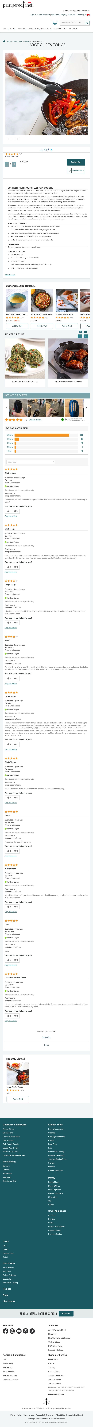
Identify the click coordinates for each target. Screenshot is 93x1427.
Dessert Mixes (54, 1186)
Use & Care (10, 275)
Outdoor (6, 1170)
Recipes (7, 1289)
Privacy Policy (16, 1415)
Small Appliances (57, 1211)
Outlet (5, 1257)
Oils (49, 1201)
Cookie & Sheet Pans (11, 1137)
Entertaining (9, 1161)
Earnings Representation (38, 1419)
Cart (4, 1359)
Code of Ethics (54, 1342)
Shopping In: (82, 15)
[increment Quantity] (14, 164)
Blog (5, 1295)
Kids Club (7, 1271)
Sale (4, 1246)
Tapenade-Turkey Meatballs (24, 382)
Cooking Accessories (56, 1137)
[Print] (41, 150)
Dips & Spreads (54, 1190)
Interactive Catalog (10, 1283)
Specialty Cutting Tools (57, 1159)
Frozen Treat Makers (56, 1227)
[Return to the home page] (4, 41)
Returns (51, 1363)
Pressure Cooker (55, 1234)
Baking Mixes (53, 1182)
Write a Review (35, 420)
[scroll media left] (7, 408)
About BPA (60, 1415)
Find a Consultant (10, 1375)
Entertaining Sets (9, 1181)
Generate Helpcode (56, 1394)
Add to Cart (76, 162)
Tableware (7, 1177)
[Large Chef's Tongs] (46, 94)
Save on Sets (8, 1253)
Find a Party (7, 1367)
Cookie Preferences (57, 1419)
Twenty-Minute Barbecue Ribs (68, 382)
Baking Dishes (8, 1129)
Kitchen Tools (17, 41)
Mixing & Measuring (56, 1155)
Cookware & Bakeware (14, 1125)
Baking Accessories (56, 1129)
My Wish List (77, 170)
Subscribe (66, 1313)
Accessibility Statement (45, 1415)
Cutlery (51, 1140)
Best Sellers (7, 1279)
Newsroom (52, 1334)
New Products (8, 1268)
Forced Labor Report (74, 1415)
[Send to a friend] (45, 150)
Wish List (71, 15)
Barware (6, 1166)
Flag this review (11, 516)
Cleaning (51, 1133)
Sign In (33, 15)
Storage (51, 1163)
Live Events (73, 29)
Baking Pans (8, 1133)
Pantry (51, 1178)
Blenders (51, 1219)
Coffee (51, 1223)
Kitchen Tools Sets (55, 1170)
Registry (64, 15)
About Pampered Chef (57, 1330)
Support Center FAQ (56, 1375)
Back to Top (46, 1037)
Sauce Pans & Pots (10, 1148)
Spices (51, 1205)
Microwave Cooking (56, 1152)
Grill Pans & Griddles (11, 1144)
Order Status (53, 1359)
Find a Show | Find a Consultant (76, 11)
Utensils (27, 41)
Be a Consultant (60, 29)
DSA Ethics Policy (55, 1346)
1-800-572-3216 (54, 1383)
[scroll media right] (86, 408)
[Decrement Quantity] (7, 164)
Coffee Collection (9, 1275)
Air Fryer (51, 1215)
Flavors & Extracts (55, 1193)
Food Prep (52, 1144)
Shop (9, 41)
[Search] (87, 23)
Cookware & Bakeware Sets (14, 1155)
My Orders (55, 15)
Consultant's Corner (11, 1379)
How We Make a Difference (59, 1338)
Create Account (43, 15)
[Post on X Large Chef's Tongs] (51, 150)
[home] (46, 1401)
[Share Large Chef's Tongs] (48, 150)
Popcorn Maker (54, 1230)
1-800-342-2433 (54, 1379)
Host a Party (8, 1363)
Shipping (51, 1367)
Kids (50, 1148)
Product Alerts (53, 1371)
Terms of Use (28, 1415)
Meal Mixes (53, 1197)
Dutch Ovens (8, 1140)
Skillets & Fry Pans (10, 1152)
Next (46, 1045)
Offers (5, 1249)
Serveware (7, 1173)
